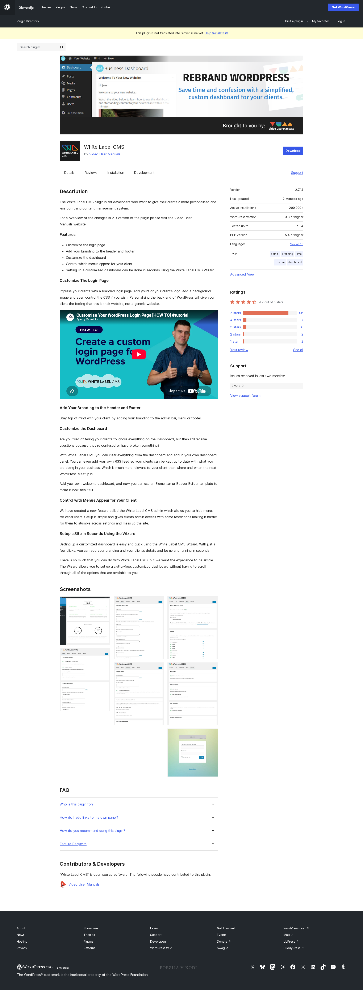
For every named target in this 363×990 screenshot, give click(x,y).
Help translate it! (216, 33)
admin (275, 253)
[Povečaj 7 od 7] (212, 734)
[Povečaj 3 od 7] (158, 602)
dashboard (295, 262)
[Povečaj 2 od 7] (105, 654)
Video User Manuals (104, 154)
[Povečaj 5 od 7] (212, 602)
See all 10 (296, 244)
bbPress (291, 941)
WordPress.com (296, 928)
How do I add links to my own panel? (89, 818)
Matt (288, 935)
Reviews (90, 172)
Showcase (91, 928)
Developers (158, 941)
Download (293, 150)
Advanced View (242, 274)
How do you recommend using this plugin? (92, 831)
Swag (222, 948)
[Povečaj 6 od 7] (212, 668)
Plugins (88, 941)
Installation (115, 172)
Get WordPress (343, 7)
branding (287, 253)
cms (299, 253)
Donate (224, 941)
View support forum (245, 395)
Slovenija (63, 967)
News (21, 935)
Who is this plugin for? (76, 804)
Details (69, 172)
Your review (239, 350)
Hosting (22, 941)
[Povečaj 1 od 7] (105, 602)
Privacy (22, 948)
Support (297, 172)
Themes (89, 935)
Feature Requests (73, 844)
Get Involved (226, 928)
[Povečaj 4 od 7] (158, 668)
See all (298, 350)
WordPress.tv (161, 948)
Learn (154, 928)
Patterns (89, 948)
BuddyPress (294, 948)
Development (144, 172)
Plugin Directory (28, 21)
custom (280, 262)
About (21, 928)
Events (221, 935)
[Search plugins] (61, 47)
